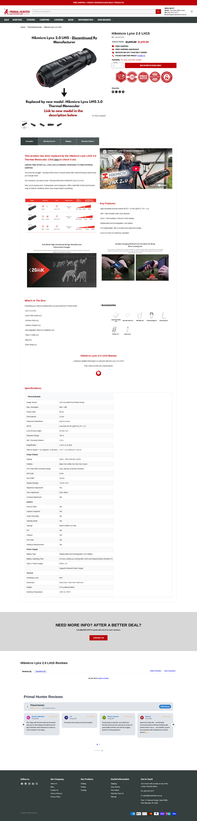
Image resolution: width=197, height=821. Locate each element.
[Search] (158, 11)
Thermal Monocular (34, 27)
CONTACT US (98, 638)
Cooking (59, 20)
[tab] (29, 141)
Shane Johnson (113, 716)
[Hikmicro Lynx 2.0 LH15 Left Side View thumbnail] (24, 125)
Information (85, 20)
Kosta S (148, 716)
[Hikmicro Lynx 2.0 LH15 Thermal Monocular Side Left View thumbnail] (50, 125)
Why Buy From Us (117, 793)
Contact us (141, 56)
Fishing (31, 20)
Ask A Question (169, 671)
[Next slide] (173, 724)
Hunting (17, 20)
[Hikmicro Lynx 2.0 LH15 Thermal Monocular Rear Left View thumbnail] (42, 125)
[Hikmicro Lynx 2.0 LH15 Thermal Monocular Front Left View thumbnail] (59, 125)
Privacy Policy (55, 797)
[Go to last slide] (24, 724)
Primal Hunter (37, 705)
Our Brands (104, 20)
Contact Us (54, 790)
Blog (71, 20)
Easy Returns (115, 787)
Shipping (114, 784)
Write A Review (155, 671)
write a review (103, 678)
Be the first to (98, 678)
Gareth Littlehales (38, 716)
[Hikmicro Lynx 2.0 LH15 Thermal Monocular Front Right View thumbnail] (33, 125)
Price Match (115, 790)
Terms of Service (56, 793)
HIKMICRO (119, 37)
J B (71, 716)
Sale (6, 20)
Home (23, 27)
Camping (45, 20)
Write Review (165, 707)
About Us (54, 784)
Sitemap (113, 797)
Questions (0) (40, 671)
